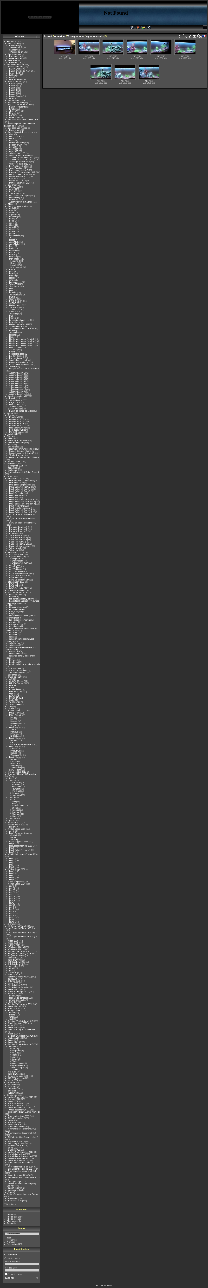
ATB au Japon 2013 (17, 829)
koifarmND (14, 198)
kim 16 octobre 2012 (17, 772)
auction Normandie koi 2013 (21, 328)
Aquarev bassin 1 (17, 373)
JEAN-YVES (14, 111)
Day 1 (11, 858)
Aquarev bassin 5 (17, 381)
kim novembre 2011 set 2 (19, 1105)
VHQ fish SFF (15, 668)
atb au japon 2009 (16, 582)
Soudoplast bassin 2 (18, 360)
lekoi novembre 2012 (18, 170)
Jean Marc (14, 333)
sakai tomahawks (17, 654)
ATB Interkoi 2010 (16, 947)
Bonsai (10, 413)
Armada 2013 (14, 461)
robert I (12, 278)
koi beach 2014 (15, 1038)
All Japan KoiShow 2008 (19, 926)
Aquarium (11, 41)
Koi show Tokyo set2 (18, 529)
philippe (12, 271)
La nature (11, 1082)
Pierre (12, 274)
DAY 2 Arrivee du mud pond (21, 480)
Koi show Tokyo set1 (18, 527)
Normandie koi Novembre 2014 (22, 1171)
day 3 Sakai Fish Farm (19, 573)
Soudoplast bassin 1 (18, 354)
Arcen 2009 (13, 943)
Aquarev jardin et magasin (20, 202)
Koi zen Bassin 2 (16, 358)
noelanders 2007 (16, 426)
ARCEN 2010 (14, 945)
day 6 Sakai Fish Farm (19, 580)
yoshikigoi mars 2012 (18, 164)
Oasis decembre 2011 (17, 1108)
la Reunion (13, 1093)
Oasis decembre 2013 (18, 1160)
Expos (11, 415)
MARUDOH (15, 751)
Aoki (12, 730)
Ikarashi (13, 717)
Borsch (12, 352)
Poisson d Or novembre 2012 (22, 172)
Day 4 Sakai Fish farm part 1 (21, 499)
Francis (12, 331)
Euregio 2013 (14, 1010)
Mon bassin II (16, 267)
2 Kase (13, 804)
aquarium (13, 996)
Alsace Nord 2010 (16, 67)
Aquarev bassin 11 (17, 394)
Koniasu (14, 761)
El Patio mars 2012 (16, 1118)
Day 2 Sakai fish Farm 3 (19, 491)
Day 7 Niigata (15, 747)
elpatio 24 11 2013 (17, 181)
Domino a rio (15, 130)
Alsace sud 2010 (15, 81)
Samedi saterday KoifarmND (21, 453)
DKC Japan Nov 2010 (17, 592)
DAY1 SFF (13, 584)
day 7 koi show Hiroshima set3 (22, 523)
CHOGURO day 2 (17, 681)
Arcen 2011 (13, 983)
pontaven (12, 1091)
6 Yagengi (14, 812)
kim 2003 (13, 138)
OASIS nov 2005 (16, 143)
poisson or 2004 (16, 145)
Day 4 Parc (14, 497)
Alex (11, 210)
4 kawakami (15, 789)
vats (11, 1017)
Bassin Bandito (16, 96)
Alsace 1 (13, 350)
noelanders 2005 (16, 421)
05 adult (14, 1057)
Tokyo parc (14, 550)
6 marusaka (15, 795)
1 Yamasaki (15, 782)
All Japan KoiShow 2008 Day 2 (23, 932)
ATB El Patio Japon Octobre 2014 (23, 854)
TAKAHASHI (14, 702)
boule (11, 221)
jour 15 (12, 899)
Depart (13, 837)
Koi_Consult (14, 402)
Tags (9, 1238)
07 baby (14, 1061)
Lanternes (12, 675)
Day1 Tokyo (14, 713)
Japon (11, 1192)
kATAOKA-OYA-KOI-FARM (21, 744)
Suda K (12, 700)
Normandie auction (16, 1127)
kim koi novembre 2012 (19, 174)
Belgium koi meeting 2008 (19, 953)
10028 (12, 366)
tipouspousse (15, 282)
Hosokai (13, 685)
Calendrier (11, 1223)
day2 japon (15, 559)
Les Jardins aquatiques (19, 195)
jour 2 (11, 907)
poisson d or (14, 117)
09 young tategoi (17, 1065)
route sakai (14, 533)
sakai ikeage (14, 643)
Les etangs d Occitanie (18, 1143)
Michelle (13, 257)
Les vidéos (12, 1186)
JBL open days (14, 1181)
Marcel (12, 252)
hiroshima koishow (17, 607)
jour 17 (12, 903)
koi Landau (14, 75)
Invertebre (12, 60)
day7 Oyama (14, 565)
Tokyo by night (15, 548)
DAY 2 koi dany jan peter (20, 485)
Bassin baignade (15, 409)
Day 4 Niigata (15, 715)
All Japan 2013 (14, 823)
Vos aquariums (14, 54)
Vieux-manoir (15, 193)
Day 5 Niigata (15, 728)
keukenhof (12, 470)
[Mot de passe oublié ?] (36, 1279)
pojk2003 (13, 147)
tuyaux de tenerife (16, 442)
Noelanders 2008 (17, 428)
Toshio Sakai (15, 704)
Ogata (13, 835)
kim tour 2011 (14, 1099)
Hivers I (13, 263)
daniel (12, 227)
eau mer (13, 50)
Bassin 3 (13, 88)
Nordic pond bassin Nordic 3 (21, 339)
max (11, 255)
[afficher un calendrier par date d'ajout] (195, 36)
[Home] (138, 28)
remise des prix (16, 1000)
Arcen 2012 (13, 994)
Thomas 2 (14, 309)
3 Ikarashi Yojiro (17, 806)
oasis (11, 189)
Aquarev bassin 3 (17, 377)
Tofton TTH (14, 284)
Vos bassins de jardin (17, 206)
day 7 (11, 831)
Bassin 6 (13, 94)
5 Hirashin (15, 793)
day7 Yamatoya (16, 571)
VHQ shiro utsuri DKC (18, 671)
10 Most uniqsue (17, 1067)
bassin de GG (15, 73)
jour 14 (12, 896)
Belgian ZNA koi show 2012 (20, 1004)
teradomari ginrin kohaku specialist (24, 664)
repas (11, 98)
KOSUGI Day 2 (15, 690)
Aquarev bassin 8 (17, 388)
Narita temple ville (16, 882)
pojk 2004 (13, 149)
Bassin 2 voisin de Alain (19, 71)
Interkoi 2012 (14, 989)
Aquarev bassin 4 (17, 379)
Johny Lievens (15, 295)
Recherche (12, 1240)
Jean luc (13, 314)
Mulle (11, 141)
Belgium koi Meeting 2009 (19, 956)
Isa (10, 613)
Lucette (12, 250)
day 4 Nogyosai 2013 (18, 842)
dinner (12, 1013)
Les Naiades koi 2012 (19, 166)
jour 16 (12, 901)
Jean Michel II (15, 244)
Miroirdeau (14, 187)
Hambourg (13, 1198)
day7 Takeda (15, 567)
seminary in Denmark (17, 440)
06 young (14, 1059)
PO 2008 (13, 191)
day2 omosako (16, 561)
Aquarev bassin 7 (17, 385)
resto (11, 77)
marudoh (13, 622)
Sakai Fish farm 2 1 (17, 542)
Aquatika (13, 214)
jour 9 (11, 922)
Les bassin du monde (17, 128)
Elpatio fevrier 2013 (16, 825)
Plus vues (11, 1215)
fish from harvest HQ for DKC (22, 599)
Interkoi (11, 1040)
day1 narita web (16, 554)
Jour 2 (12, 780)
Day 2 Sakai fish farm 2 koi (21, 489)
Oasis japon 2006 (16, 677)
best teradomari (16, 594)
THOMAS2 (14, 307)
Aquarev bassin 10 (17, 390)
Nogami (13, 725)
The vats (13, 972)
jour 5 (11, 820)
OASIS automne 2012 (18, 176)
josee (11, 246)
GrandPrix (13, 1046)
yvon (11, 290)
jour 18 (12, 905)
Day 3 (11, 863)
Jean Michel (14, 242)
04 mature (14, 1055)
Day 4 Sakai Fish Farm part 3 (22, 504)
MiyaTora (14, 734)
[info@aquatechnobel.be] (143, 28)
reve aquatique (16, 79)
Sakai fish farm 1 (16, 535)
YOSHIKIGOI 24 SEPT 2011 (21, 157)
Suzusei (14, 753)
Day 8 (11, 848)
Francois (13, 293)
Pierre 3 (12, 318)
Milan (10, 438)
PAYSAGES (14, 696)
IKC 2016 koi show (16, 1078)
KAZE (11, 687)
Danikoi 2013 (14, 1150)
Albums (19, 36)
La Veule (12, 1084)
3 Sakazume (15, 787)
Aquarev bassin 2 (17, 375)
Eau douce (14, 46)
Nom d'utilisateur (12, 1262)
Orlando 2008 (14, 981)
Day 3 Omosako (16, 493)
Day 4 (11, 865)
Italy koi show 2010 (16, 964)
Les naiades (13, 447)
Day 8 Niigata (15, 757)
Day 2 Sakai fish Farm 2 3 (20, 487)
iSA (11, 742)
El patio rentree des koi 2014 (20, 1169)
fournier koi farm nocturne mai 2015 (23, 1177)
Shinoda (14, 766)
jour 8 (11, 920)
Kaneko (13, 749)
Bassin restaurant (17, 107)
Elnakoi (12, 109)
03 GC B (14, 1053)
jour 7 (11, 918)
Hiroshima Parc (15, 1200)
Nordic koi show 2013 (17, 1023)
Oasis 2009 (13, 1101)
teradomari (14, 662)
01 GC (13, 1048)
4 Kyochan (15, 791)
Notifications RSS (14, 1244)
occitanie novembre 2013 (19, 1158)
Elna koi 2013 (15, 179)
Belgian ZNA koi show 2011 (20, 951)
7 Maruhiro (15, 814)
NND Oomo (15, 723)
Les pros (12, 185)
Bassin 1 (13, 84)
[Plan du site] (149, 28)
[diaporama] (190, 36)
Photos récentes (14, 1219)
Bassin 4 (13, 90)
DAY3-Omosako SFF (18, 588)
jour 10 (12, 888)
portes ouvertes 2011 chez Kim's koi (24, 1112)
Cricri (11, 225)
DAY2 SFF (13, 586)
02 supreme (15, 1051)
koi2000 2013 (14, 1008)
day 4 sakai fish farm (18, 575)
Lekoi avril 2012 (15, 1124)
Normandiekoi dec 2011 (18, 1116)
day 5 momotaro (16, 578)
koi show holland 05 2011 (19, 977)
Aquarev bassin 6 (17, 383)
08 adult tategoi (17, 1063)
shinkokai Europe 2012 (18, 991)
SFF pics (13, 660)
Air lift (10, 445)
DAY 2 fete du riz (16, 483)
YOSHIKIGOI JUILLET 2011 (21, 160)
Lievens (12, 113)
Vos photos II (14, 286)
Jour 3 (12, 797)
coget (11, 223)
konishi (12, 827)
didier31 (13, 229)
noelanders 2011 (16, 419)
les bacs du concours (18, 998)
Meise (10, 204)
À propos (11, 1242)
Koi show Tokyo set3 (18, 531)
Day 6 (11, 844)
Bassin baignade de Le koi (21, 411)
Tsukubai (12, 709)
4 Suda (13, 808)
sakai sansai (14, 651)
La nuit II (14, 265)
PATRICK (13, 115)
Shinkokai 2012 (15, 985)
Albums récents (14, 1221)
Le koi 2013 (13, 1148)
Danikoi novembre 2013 (20, 183)
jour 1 (11, 778)
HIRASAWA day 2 (17, 683)
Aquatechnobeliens (15, 65)
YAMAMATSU (16, 755)
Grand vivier (14, 236)
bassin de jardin (15, 1188)
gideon (12, 233)
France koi (14, 200)
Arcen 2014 (13, 1034)
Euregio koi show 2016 (18, 1076)
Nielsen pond (15, 305)
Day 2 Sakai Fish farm (19, 850)
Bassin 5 (13, 92)
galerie (12, 231)
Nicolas (12, 335)
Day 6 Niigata (15, 738)
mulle (10, 1120)
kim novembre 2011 (17, 1103)
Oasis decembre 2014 (18, 1175)
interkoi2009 (13, 958)
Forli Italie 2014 (16, 430)
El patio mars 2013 (16, 1141)
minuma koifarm (16, 624)
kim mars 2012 (14, 1122)
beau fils (13, 217)
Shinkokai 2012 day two (18, 987)
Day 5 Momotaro (16, 506)
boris (11, 219)
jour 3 (11, 909)
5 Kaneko (14, 810)
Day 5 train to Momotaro (19, 508)
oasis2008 (12, 979)
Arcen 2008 (13, 941)
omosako (13, 632)
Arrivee (13, 839)
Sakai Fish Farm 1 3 (18, 540)
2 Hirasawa (15, 785)
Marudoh (14, 763)
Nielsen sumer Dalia (18, 347)
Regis (11, 337)
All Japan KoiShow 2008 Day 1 (23, 928)
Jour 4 (12, 818)
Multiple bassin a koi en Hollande (24, 369)
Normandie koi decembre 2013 (22, 1162)
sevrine (12, 280)
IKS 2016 (12, 1072)
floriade (11, 468)
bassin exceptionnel (17, 396)
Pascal (12, 269)
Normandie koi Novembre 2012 (22, 1129)
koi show (11, 924)
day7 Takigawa (16, 569)
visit (11, 1019)
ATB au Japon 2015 (17, 869)
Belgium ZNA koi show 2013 (20, 1021)
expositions (12, 464)
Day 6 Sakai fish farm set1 (20, 510)
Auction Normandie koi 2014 (20, 1167)
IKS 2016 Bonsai (16, 432)
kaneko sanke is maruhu (20, 620)
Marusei (14, 721)
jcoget (12, 240)
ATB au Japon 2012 (17, 711)
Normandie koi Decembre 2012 (22, 1133)
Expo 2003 (14, 417)
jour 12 (12, 892)
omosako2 (14, 635)
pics (11, 968)
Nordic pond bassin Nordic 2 (21, 345)
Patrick (12, 297)
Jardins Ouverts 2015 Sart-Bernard (23, 472)
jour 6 (11, 915)
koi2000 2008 (14, 975)
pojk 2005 (13, 151)
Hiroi (11, 605)
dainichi (12, 597)
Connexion (12, 1254)
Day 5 (11, 852)
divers (12, 134)
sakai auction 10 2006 (19, 155)
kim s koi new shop (16, 1154)
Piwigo (109, 1285)
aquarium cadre (16, 58)
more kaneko (15, 626)
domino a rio (14, 1089)
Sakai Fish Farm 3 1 (18, 544)
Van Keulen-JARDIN (18, 326)
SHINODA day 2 (16, 698)
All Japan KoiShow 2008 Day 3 (23, 937)
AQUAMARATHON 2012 (19, 105)
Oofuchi (12, 694)
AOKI (11, 679)
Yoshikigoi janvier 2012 (19, 162)
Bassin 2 (13, 86)
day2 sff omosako (17, 556)
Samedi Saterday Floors (20, 451)
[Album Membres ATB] (132, 28)
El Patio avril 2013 (16, 1146)
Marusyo (14, 732)
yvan (11, 288)
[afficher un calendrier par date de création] (199, 36)
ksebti (11, 248)
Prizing (12, 1015)
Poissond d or (16, 48)
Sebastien (13, 312)
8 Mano (13, 816)
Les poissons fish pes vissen (20, 132)
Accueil (48, 36)
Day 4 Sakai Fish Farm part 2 (22, 502)
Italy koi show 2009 (16, 962)
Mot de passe (11, 1268)
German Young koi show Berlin (21, 1029)
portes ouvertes (15, 1190)
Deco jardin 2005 (15, 466)
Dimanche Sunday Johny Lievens (24, 457)
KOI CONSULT (15, 301)
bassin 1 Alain (15, 69)
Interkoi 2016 (14, 1074)
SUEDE (12, 303)
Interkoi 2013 (14, 1006)
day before (14, 966)
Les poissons (14, 43)
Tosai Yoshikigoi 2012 (19, 168)
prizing (12, 970)
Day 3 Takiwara (16, 495)
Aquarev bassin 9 (17, 392)
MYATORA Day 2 (16, 692)
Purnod (12, 276)
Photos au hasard (15, 1217)
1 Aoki (13, 801)
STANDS (13, 1002)
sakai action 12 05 (17, 153)
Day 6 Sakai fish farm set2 (20, 512)
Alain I (12, 208)
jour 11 (12, 890)
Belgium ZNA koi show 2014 (20, 1036)
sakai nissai (14, 645)
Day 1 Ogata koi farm (18, 833)
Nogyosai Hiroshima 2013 (20, 846)
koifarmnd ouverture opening (21, 449)
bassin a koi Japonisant (19, 364)
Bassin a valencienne (18, 362)
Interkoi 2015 (14, 1042)
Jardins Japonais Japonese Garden (23, 1194)
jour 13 (12, 894)
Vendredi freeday (16, 455)
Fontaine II (15, 261)
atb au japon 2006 (16, 478)
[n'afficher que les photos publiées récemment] (37, 36)
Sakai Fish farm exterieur (20, 546)
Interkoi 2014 (14, 1027)
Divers (10, 436)
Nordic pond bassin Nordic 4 (21, 341)
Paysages (12, 1086)
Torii (10, 706)
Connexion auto (14, 1274)
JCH (11, 238)
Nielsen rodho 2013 (18, 324)
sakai (11, 637)
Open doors (12, 1095)
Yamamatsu (15, 768)
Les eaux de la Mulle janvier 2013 (23, 119)
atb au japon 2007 (16, 552)
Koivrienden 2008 (16, 103)
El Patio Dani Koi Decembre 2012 (23, 1137)
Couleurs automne (16, 590)
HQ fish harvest (16, 609)
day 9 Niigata (15, 770)
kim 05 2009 (14, 136)
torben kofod (14, 322)
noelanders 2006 (16, 423)
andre (11, 212)
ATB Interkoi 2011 (16, 949)
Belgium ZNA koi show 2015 (20, 1044)
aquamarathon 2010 (17, 100)
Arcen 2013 (13, 1025)
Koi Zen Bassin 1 (16, 356)
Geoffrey (13, 299)
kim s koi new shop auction (20, 1156)
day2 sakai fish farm (19, 563)
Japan (10, 476)
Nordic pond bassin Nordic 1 (21, 343)
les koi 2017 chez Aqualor (19, 1184)
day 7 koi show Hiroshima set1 (22, 514)
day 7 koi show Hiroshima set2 (22, 518)
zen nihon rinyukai (17, 673)
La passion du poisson (19, 320)
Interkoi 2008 (14, 960)
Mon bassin (14, 259)
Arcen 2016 (13, 1080)
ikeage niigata (15, 611)
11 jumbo (14, 1070)
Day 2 (11, 861)
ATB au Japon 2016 (17, 884)
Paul (11, 316)
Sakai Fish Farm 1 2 (18, 537)
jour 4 (11, 911)
